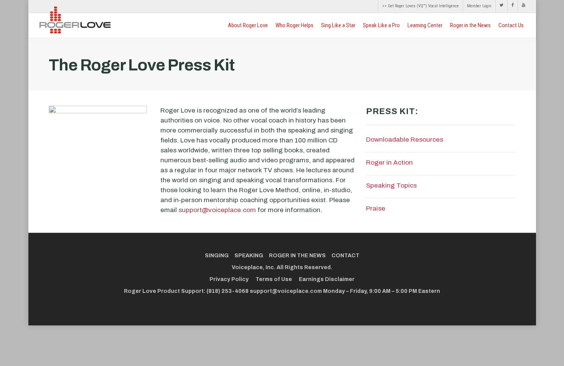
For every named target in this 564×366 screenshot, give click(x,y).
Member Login (479, 5)
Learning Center (424, 25)
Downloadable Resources (404, 139)
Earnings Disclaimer (327, 279)
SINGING (217, 255)
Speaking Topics (391, 185)
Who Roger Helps (294, 25)
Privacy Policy (229, 279)
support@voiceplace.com (217, 210)
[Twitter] (501, 6)
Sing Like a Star (338, 25)
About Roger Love (248, 25)
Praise (375, 208)
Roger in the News (470, 25)
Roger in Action (389, 162)
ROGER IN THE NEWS (297, 255)
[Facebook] (512, 6)
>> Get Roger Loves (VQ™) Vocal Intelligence (420, 5)
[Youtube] (521, 6)
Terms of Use (274, 279)
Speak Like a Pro (381, 25)
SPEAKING (248, 255)
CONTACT (345, 255)
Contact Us (511, 25)
